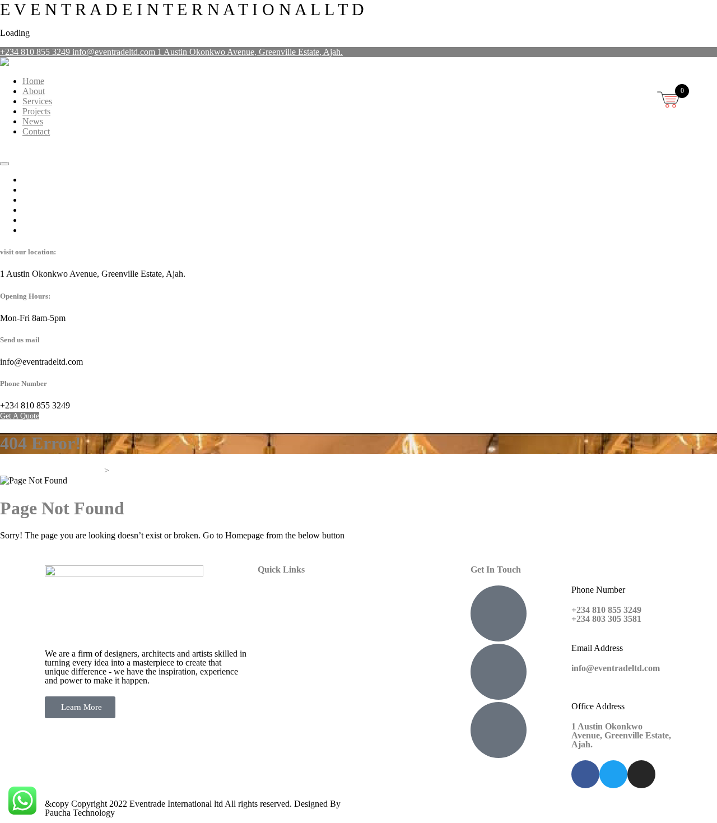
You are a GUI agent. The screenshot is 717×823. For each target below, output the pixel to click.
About (33, 91)
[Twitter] (613, 774)
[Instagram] (641, 774)
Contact (36, 131)
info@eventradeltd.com (114, 52)
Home (33, 81)
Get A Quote (19, 151)
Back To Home (27, 554)
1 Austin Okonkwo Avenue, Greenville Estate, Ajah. (250, 52)
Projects (36, 111)
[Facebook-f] (585, 774)
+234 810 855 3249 (36, 52)
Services (37, 101)
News (32, 121)
